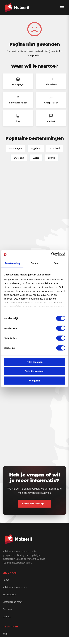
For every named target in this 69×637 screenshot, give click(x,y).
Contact (7, 616)
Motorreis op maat (12, 601)
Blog (5, 633)
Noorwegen (15, 148)
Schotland (54, 148)
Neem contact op (33, 503)
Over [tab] (56, 263)
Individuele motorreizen (15, 587)
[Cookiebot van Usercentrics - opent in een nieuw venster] (51, 254)
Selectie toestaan (34, 371)
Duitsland (19, 157)
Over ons (7, 609)
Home (6, 579)
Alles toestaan (35, 361)
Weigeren (34, 380)
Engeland (35, 148)
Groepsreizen (9, 594)
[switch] (60, 328)
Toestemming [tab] (12, 263)
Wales (36, 157)
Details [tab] (35, 263)
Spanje (51, 157)
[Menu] (62, 8)
